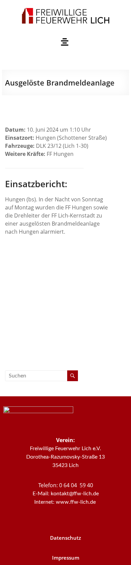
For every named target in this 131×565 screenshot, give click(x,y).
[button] (64, 42)
